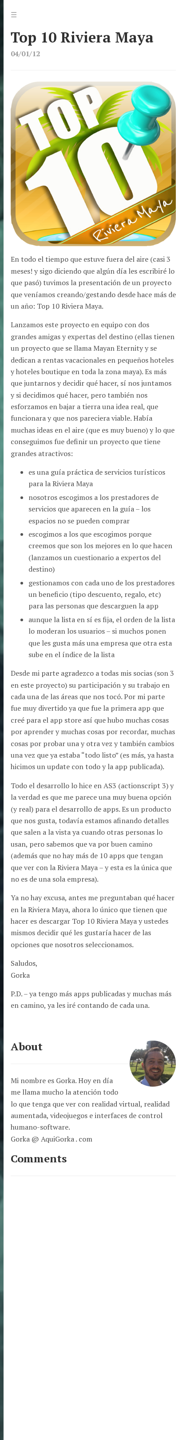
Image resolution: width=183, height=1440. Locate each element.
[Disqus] (93, 1297)
